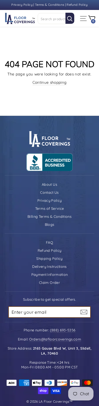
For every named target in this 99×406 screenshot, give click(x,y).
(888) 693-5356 (63, 330)
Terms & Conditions (49, 5)
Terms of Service (49, 208)
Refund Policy (77, 5)
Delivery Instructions (49, 266)
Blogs (49, 224)
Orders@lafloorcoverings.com (55, 339)
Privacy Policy (22, 5)
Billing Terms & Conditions (50, 216)
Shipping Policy (49, 258)
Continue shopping (49, 82)
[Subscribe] (83, 312)
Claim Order (49, 282)
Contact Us (49, 192)
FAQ (49, 242)
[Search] (69, 18)
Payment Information (49, 274)
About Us (49, 184)
